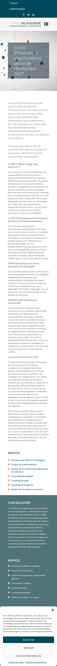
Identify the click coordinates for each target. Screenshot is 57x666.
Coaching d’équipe (20, 480)
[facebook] (23, 15)
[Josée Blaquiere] (24, 24)
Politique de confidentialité (36, 662)
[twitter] (28, 15)
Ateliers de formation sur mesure (27, 489)
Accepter (28, 640)
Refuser (28, 648)
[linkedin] (33, 15)
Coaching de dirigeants (22, 485)
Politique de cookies (16, 662)
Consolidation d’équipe (22, 476)
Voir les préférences (28, 656)
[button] (52, 610)
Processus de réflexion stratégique (28, 460)
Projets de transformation (24, 464)
